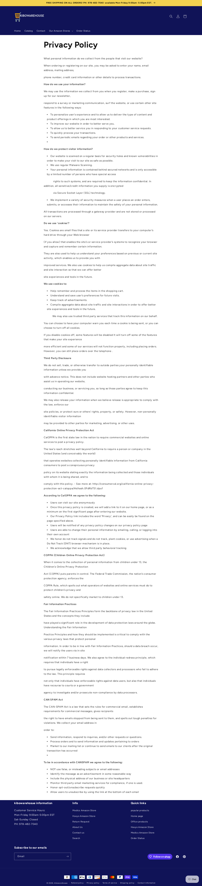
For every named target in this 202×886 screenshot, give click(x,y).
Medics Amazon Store (84, 810)
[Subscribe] (67, 856)
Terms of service (110, 883)
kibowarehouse (61, 883)
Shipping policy (127, 883)
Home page (137, 816)
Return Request (80, 821)
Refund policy (77, 883)
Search (76, 838)
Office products (139, 821)
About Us (77, 827)
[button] (60, 31)
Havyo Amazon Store (83, 816)
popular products (140, 810)
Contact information (146, 883)
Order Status (138, 838)
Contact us (78, 833)
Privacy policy (93, 883)
